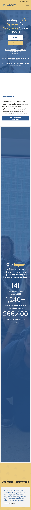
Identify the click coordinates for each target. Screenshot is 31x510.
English (22, 1)
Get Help (15, 37)
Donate (15, 43)
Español (28, 1)
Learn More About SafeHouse (15, 118)
